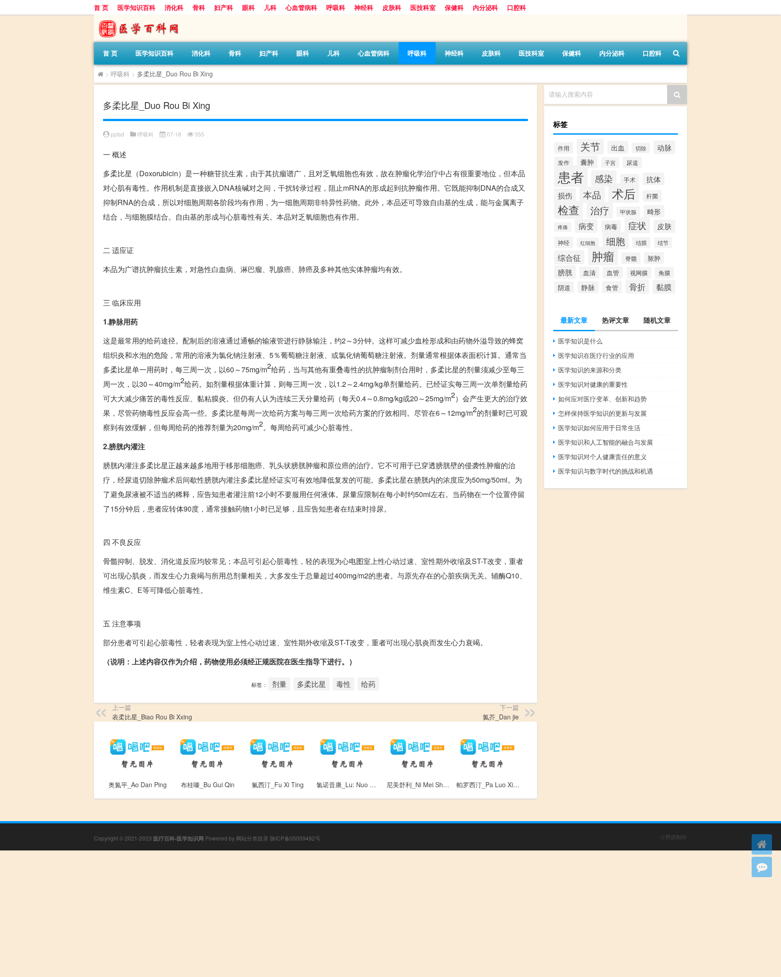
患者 (571, 176)
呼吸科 (335, 7)
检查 (568, 209)
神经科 (363, 7)
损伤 (565, 195)
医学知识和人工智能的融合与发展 (605, 441)
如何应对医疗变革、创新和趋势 (602, 398)
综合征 (569, 257)
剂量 (279, 684)
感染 (604, 178)
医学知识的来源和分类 (589, 369)
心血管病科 (301, 7)
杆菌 (652, 196)
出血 (618, 147)
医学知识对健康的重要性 (593, 384)
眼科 (248, 7)
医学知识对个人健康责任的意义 (602, 456)
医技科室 (423, 7)
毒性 (343, 684)
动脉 (664, 147)
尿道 (632, 162)
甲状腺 (628, 212)
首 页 (101, 7)
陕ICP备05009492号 (295, 838)
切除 (640, 148)
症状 (637, 225)
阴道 (564, 287)
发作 (563, 162)
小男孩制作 (673, 837)
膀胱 (565, 272)
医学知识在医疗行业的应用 (596, 355)
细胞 (615, 241)
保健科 (454, 7)
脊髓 (631, 258)
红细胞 (587, 242)
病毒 (611, 226)
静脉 (588, 287)
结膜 (641, 242)
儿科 (270, 7)
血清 (589, 272)
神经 (563, 242)
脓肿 (654, 258)
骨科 (199, 7)
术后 (623, 193)
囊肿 (587, 162)
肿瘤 (603, 256)
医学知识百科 (136, 7)
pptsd (117, 134)
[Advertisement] (271, 913)
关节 (590, 146)
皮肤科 (391, 7)
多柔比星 (311, 684)
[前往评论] (762, 867)
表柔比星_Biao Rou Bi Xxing (152, 716)
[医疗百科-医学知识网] (141, 17)
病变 (586, 226)
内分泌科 (485, 7)
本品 (592, 194)
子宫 (610, 162)
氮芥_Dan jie (501, 716)
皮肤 (664, 226)
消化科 (174, 7)
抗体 (653, 179)
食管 (612, 287)
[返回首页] (762, 844)
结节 (663, 243)
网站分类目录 (252, 838)
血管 (613, 272)
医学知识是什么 (580, 340)
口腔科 (516, 7)
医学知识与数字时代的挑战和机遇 (605, 470)
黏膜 (664, 286)
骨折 (637, 286)
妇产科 (223, 7)
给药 (368, 684)
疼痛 (563, 227)
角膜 (664, 272)
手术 (629, 179)
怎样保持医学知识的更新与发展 (602, 413)
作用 (563, 148)
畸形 (654, 211)
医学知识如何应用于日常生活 (599, 427)
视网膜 (639, 272)
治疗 (599, 210)
